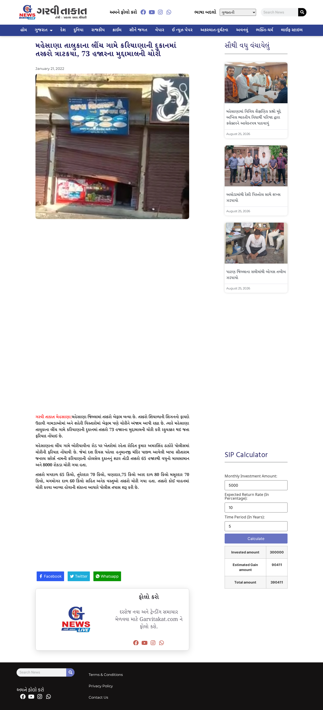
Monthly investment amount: (251, 476)
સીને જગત (138, 30)
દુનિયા (78, 30)
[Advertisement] (112, 257)
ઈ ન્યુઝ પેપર (182, 30)
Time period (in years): (245, 517)
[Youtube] (151, 12)
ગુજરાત (41, 30)
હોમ (23, 30)
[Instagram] (160, 12)
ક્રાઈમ (117, 30)
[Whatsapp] (169, 12)
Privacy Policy (101, 686)
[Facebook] (143, 12)
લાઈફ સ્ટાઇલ (292, 30)
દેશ (63, 30)
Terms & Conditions (106, 674)
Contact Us (98, 697)
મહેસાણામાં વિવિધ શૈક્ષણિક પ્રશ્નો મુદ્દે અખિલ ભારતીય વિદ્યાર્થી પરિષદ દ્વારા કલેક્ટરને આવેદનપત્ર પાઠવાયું (253, 117)
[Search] (302, 12)
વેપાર (159, 30)
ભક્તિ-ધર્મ (264, 30)
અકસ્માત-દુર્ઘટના (214, 30)
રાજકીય (98, 30)
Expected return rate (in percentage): (247, 496)
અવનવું (242, 30)
